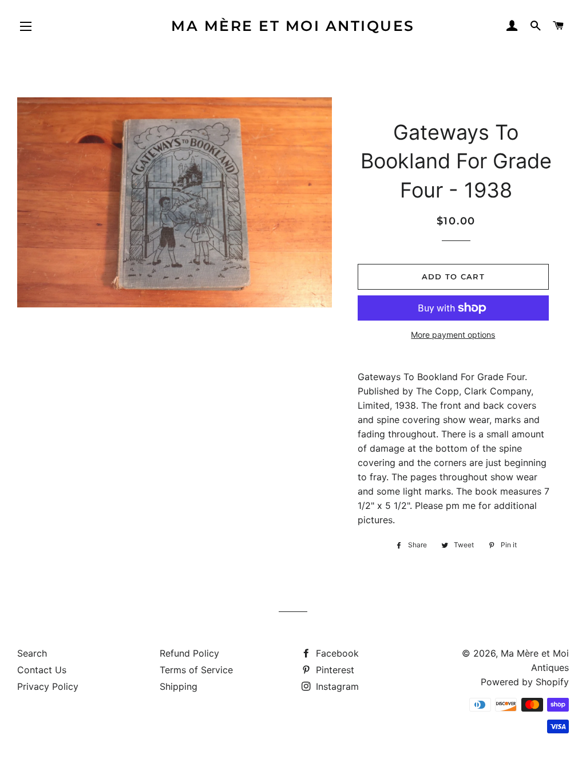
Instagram (336, 686)
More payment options (453, 334)
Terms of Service (196, 670)
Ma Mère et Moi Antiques (293, 25)
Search (32, 653)
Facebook (336, 653)
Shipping (178, 686)
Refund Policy (189, 653)
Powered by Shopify (525, 682)
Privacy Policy (47, 686)
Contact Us (41, 670)
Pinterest (333, 670)
